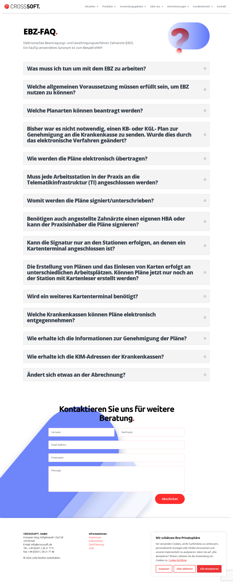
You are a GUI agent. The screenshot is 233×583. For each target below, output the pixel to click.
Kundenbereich (201, 6)
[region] (188, 554)
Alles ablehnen (185, 568)
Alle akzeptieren (209, 568)
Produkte (108, 6)
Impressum (95, 537)
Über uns (155, 6)
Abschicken (170, 499)
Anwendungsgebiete (131, 6)
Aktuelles (90, 6)
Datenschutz (96, 540)
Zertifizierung (96, 544)
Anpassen (164, 568)
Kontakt (221, 6)
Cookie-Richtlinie (178, 560)
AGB (91, 548)
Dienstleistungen (176, 6)
